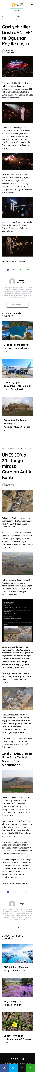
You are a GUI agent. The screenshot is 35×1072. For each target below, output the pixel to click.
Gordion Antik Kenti (15, 884)
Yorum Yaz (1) (16, 927)
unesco (24, 884)
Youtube (18, 10)
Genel (12, 448)
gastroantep (13, 261)
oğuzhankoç (22, 261)
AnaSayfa (14, 20)
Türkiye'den (27, 448)
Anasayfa (5, 20)
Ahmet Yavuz (10, 50)
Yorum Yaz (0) (16, 305)
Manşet (18, 448)
